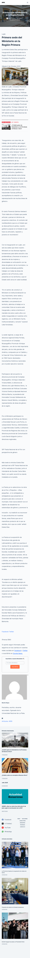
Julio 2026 (5, 782)
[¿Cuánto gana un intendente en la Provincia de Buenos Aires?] (15, 740)
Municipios (22, 822)
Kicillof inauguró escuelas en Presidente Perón (13, 941)
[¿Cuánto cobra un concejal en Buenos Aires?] (15, 765)
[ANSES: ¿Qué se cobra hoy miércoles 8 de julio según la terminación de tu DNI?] (15, 796)
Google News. (18, 653)
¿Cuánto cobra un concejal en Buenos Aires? (14, 775)
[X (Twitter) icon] (2, 718)
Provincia (22, 824)
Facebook (5, 632)
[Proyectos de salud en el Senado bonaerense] (15, 891)
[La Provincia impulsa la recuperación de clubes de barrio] (15, 855)
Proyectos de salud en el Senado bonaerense (13, 907)
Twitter (11, 632)
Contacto (22, 826)
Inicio (19, 818)
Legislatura (23, 820)
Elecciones (24, 818)
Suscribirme (15, 666)
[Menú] (27, 2)
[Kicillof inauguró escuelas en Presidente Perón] (15, 926)
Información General (15, 19)
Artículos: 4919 (7, 721)
